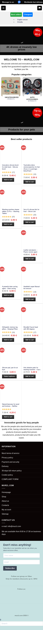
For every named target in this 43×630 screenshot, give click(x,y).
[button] (3, 8)
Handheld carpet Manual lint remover (32, 287)
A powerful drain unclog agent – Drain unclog (9, 287)
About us (5, 501)
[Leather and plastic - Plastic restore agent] (32, 237)
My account (6, 510)
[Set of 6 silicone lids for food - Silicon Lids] (32, 196)
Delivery (5, 466)
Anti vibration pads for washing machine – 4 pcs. (32, 368)
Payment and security (10, 462)
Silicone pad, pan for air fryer (10, 368)
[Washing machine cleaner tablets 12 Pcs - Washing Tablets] (10, 196)
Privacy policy (7, 458)
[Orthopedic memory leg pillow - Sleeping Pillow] (10, 314)
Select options (9, 376)
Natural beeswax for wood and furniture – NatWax (10, 405)
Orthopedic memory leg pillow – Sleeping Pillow (10, 328)
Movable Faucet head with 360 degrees (31, 328)
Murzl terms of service (10, 453)
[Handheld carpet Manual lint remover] (32, 273)
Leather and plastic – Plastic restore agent (30, 251)
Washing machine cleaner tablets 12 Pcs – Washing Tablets (10, 211)
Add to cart (8, 180)
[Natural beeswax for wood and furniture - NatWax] (10, 391)
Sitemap (5, 514)
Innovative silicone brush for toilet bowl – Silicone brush (10, 167)
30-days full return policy (12, 471)
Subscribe (10, 568)
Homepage (6, 492)
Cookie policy (7, 475)
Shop (4, 497)
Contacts (5, 505)
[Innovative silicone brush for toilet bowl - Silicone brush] (10, 152)
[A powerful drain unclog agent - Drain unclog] (10, 273)
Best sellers (16, 14)
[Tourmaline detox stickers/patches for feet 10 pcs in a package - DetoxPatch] (32, 152)
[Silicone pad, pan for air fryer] (10, 354)
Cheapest (28, 14)
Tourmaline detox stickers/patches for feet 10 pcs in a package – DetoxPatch (32, 168)
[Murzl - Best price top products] (21, 8)
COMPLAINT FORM (10, 479)
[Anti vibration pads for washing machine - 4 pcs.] (32, 354)
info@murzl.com (14, 526)
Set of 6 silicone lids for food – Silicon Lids (31, 210)
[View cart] (39, 8)
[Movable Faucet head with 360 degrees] (32, 314)
